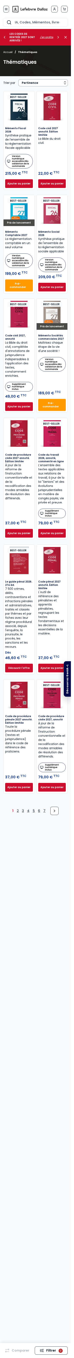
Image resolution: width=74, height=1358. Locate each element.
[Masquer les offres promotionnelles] (67, 37)
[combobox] (35, 22)
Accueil (8, 52)
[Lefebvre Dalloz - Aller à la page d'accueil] (30, 9)
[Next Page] (54, 811)
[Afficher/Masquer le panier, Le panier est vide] (64, 9)
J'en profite (46, 37)
